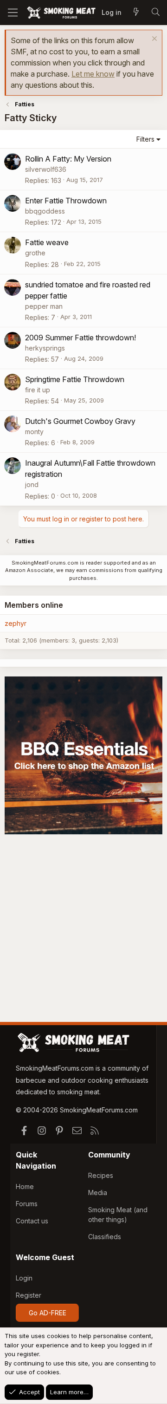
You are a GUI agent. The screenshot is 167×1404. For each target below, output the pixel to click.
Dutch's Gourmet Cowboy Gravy (80, 421)
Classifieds (104, 1237)
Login (24, 1278)
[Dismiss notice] (153, 40)
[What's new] (136, 12)
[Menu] (13, 12)
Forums (27, 1204)
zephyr (15, 623)
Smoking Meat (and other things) (118, 1214)
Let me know (93, 73)
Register (28, 1295)
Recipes (100, 1175)
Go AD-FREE (47, 1313)
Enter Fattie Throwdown (66, 200)
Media (97, 1192)
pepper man (44, 306)
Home (25, 1186)
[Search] (155, 12)
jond (32, 484)
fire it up (37, 390)
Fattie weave (47, 242)
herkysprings (45, 348)
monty (34, 432)
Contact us (32, 1221)
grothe (35, 253)
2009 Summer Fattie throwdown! (80, 337)
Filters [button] (145, 139)
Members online (34, 605)
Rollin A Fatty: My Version (68, 158)
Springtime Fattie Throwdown (74, 379)
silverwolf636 (45, 169)
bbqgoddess (45, 211)
